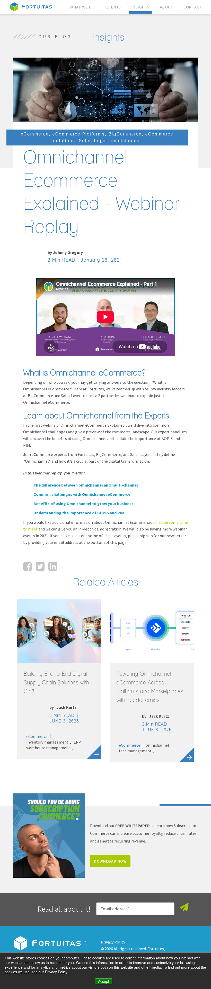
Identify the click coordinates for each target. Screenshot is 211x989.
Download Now (110, 861)
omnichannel (126, 140)
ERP (77, 742)
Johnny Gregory (68, 252)
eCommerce (35, 134)
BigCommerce (125, 134)
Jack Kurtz (66, 707)
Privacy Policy (113, 942)
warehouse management (48, 748)
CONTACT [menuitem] (192, 7)
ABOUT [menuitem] (166, 7)
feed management (135, 751)
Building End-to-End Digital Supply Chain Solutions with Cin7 (56, 682)
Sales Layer (93, 140)
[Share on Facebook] (27, 566)
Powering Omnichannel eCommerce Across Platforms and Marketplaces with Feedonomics (149, 686)
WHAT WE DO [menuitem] (82, 7)
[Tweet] (40, 566)
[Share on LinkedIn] (52, 566)
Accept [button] (103, 981)
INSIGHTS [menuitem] (140, 7)
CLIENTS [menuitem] (113, 7)
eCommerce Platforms (78, 134)
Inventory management (47, 742)
